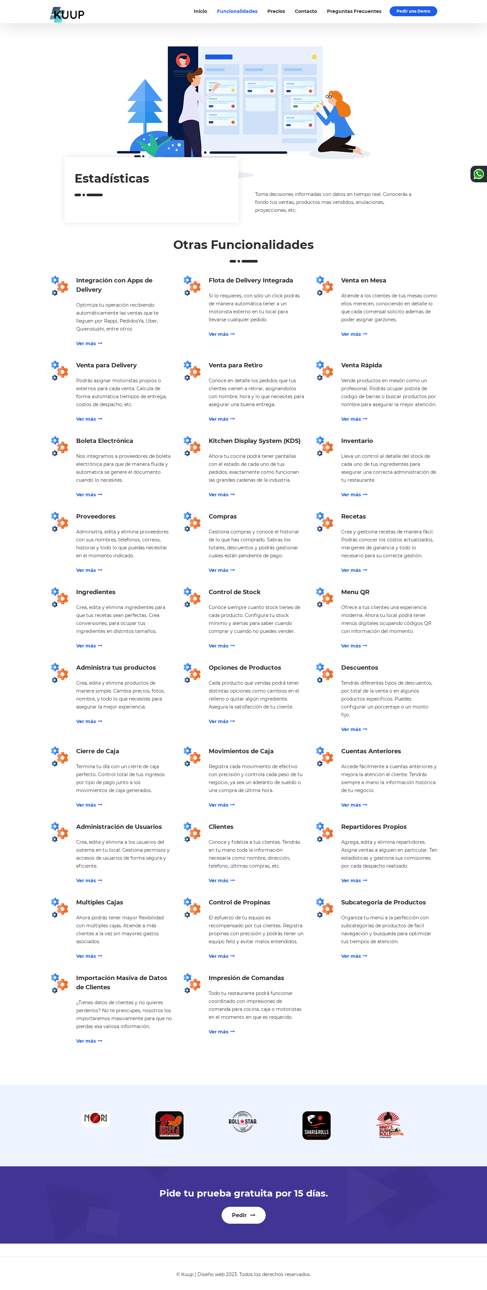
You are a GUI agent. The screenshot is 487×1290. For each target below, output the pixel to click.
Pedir (240, 1215)
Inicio (200, 11)
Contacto (306, 11)
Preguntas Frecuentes (354, 11)
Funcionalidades (237, 11)
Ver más (86, 343)
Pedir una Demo (413, 11)
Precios (276, 11)
